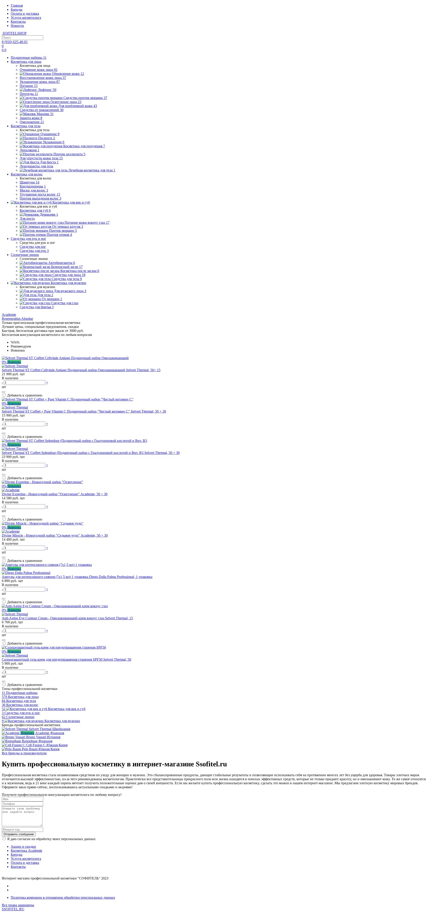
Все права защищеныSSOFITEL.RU (18, 907)
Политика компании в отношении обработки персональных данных (63, 897)
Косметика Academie (26, 850)
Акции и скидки (23, 846)
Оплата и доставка (25, 13)
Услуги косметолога (26, 17)
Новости (17, 25)
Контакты (18, 21)
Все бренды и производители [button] (24, 753)
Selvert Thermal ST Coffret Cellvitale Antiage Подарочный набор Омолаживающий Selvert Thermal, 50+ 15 (81, 370)
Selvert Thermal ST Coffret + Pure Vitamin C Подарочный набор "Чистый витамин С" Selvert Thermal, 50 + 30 (84, 411)
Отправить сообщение (19, 834)
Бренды (16, 9)
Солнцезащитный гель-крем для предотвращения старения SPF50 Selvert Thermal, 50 (66, 659)
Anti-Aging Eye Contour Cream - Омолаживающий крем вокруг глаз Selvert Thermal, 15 (67, 618)
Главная (17, 5)
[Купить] (3, 392)
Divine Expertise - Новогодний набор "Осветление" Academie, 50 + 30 (54, 494)
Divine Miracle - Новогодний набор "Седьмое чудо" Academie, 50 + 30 (55, 535)
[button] (9, 314)
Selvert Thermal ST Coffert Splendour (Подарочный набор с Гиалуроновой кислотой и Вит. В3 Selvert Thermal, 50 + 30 (91, 453)
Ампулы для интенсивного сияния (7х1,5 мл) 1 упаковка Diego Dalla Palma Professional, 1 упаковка (77, 577)
